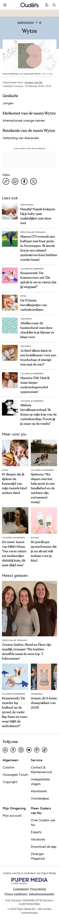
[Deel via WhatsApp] (15, 181)
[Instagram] (21, 750)
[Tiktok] (44, 750)
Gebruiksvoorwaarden (41, 894)
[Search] (54, 5)
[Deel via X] (33, 181)
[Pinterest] (36, 750)
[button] (16, 894)
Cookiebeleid (21, 889)
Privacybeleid (38, 889)
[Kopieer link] (6, 181)
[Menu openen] (5, 5)
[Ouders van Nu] (29, 5)
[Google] (5, 750)
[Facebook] (13, 750)
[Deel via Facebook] (24, 181)
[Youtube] (28, 750)
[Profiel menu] (47, 5)
